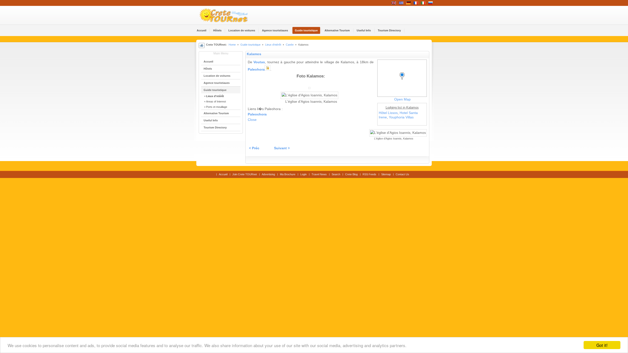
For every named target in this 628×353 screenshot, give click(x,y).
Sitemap (386, 174)
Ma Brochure (287, 174)
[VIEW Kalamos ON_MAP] (403, 80)
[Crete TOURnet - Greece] (229, 15)
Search (336, 174)
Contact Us (402, 174)
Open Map (402, 99)
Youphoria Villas (401, 117)
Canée (290, 44)
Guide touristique (250, 44)
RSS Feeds (369, 174)
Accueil (223, 174)
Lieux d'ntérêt (273, 44)
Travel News (319, 174)
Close (252, 120)
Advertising (268, 174)
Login (303, 174)
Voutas (259, 62)
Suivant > (282, 148)
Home (232, 44)
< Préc (254, 148)
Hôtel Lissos (388, 113)
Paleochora (257, 114)
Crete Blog (351, 174)
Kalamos (254, 54)
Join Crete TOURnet (244, 174)
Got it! (602, 345)
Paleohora (256, 69)
